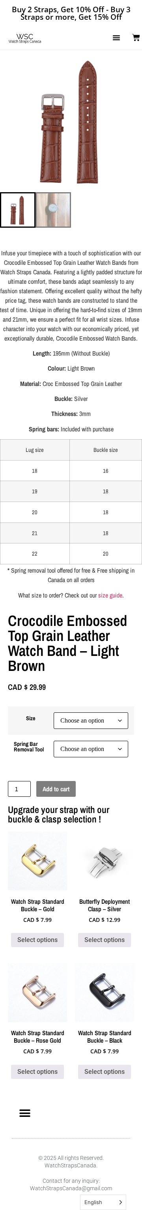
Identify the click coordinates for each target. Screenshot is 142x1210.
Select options (37, 940)
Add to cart (56, 789)
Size (31, 718)
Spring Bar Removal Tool (29, 747)
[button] (116, 37)
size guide (110, 595)
